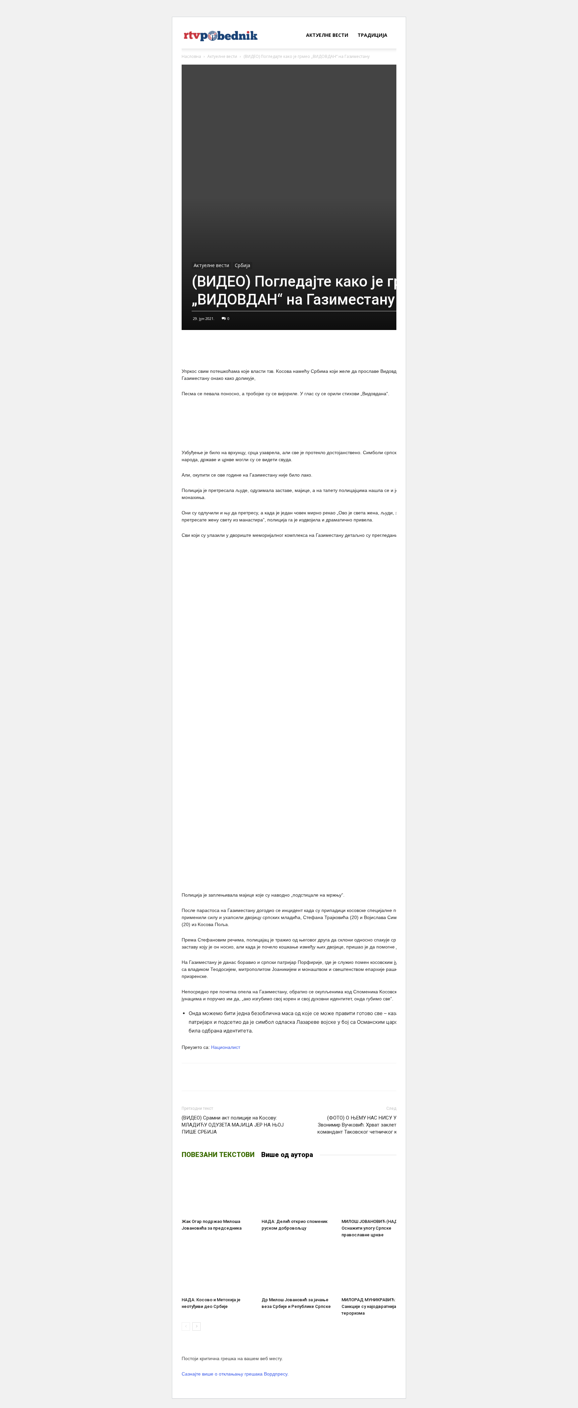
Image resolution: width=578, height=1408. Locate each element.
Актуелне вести (327, 35)
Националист (225, 1047)
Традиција (372, 35)
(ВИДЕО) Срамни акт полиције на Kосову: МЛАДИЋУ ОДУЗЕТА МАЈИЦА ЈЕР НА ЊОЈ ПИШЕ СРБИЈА (233, 1125)
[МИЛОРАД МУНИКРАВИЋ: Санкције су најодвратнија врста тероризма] (378, 1269)
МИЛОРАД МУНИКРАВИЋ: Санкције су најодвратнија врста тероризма (375, 1306)
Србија (242, 265)
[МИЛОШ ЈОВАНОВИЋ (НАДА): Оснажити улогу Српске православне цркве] (378, 1191)
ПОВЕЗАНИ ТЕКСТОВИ (218, 1155)
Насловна (191, 56)
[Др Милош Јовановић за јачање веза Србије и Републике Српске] (298, 1269)
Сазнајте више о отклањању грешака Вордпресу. (235, 1374)
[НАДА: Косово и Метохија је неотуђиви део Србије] (218, 1269)
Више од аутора (287, 1155)
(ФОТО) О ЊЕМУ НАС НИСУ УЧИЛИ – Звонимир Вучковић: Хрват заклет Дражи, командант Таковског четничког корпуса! (365, 1125)
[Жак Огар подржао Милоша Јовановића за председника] (218, 1191)
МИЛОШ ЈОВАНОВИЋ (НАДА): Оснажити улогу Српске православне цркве (372, 1228)
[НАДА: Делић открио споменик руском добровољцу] (298, 1191)
